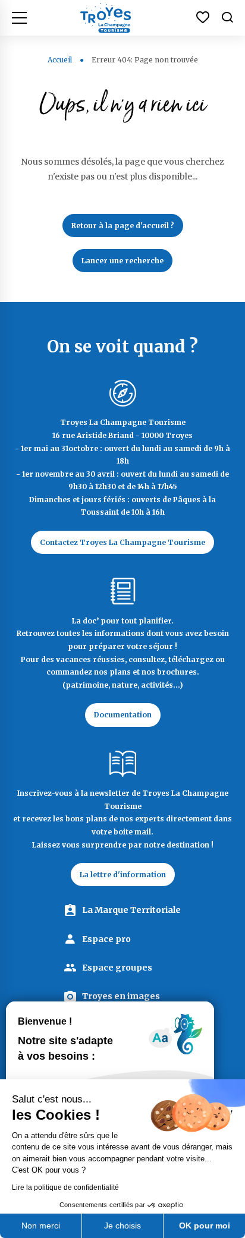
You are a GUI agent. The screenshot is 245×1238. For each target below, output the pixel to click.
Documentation (123, 714)
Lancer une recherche (122, 260)
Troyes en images (121, 996)
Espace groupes (117, 967)
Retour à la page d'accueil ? (122, 225)
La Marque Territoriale (131, 910)
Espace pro (106, 939)
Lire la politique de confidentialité (65, 1187)
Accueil (60, 59)
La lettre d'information (123, 874)
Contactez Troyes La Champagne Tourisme (122, 542)
